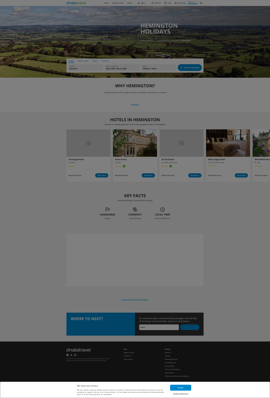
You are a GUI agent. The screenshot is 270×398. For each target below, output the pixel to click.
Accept (180, 387)
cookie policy (107, 394)
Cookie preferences (180, 393)
